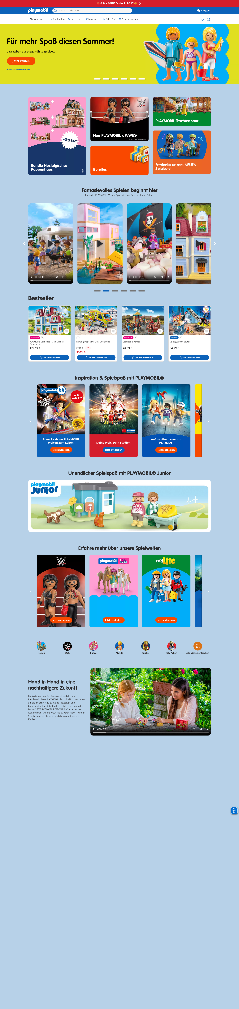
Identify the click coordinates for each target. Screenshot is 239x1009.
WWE (67, 653)
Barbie (93, 653)
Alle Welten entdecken (197, 653)
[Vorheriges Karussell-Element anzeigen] (24, 243)
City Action (171, 653)
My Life (119, 653)
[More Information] (82, 171)
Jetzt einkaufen (23, 61)
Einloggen (205, 10)
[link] (50, 243)
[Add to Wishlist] (66, 331)
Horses (41, 653)
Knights (145, 653)
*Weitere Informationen (18, 69)
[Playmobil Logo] (38, 10)
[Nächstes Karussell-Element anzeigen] (214, 243)
